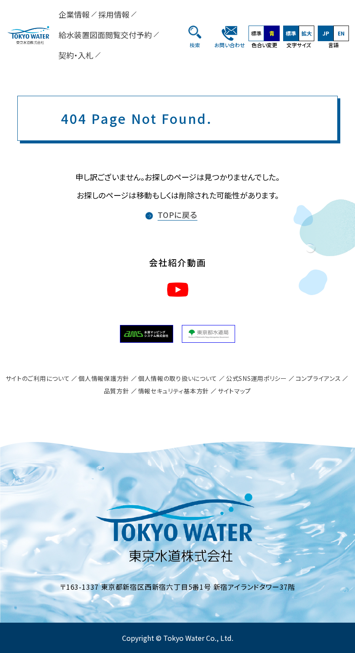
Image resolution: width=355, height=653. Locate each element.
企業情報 (74, 14)
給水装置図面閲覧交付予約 (105, 34)
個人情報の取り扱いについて (177, 378)
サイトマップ (234, 391)
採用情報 (113, 14)
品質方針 (116, 391)
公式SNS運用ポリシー (256, 378)
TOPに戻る (177, 214)
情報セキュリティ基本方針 (173, 391)
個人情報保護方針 (103, 378)
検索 (195, 45)
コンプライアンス (318, 378)
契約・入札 (76, 55)
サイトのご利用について (38, 378)
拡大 (306, 33)
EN (341, 33)
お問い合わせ (229, 45)
